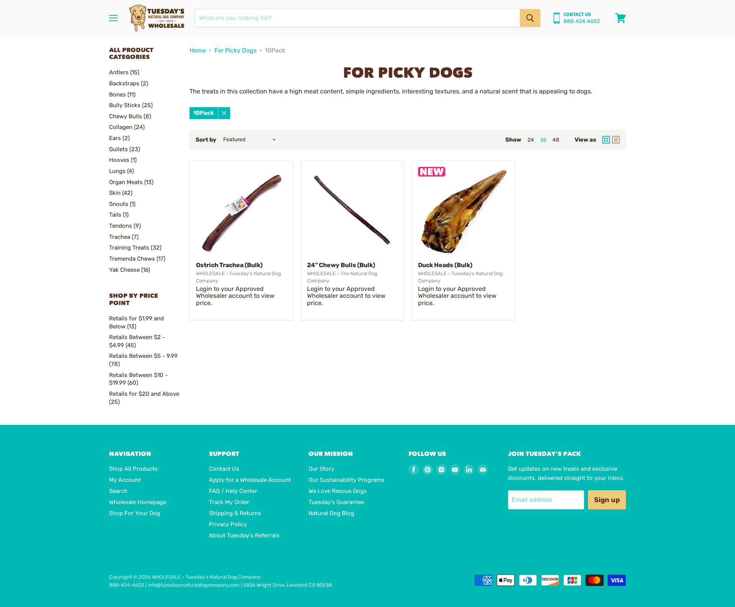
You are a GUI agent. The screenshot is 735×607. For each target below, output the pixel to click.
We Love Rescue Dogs (338, 491)
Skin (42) (120, 192)
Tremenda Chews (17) (137, 258)
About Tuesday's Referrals (244, 535)
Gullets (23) (124, 149)
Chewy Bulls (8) (130, 116)
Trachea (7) (124, 236)
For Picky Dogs (235, 50)
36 (543, 140)
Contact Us (224, 468)
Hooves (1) (123, 160)
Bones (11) (122, 94)
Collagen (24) (127, 127)
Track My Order (229, 502)
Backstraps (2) (128, 83)
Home (197, 50)
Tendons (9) (125, 225)
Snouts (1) (122, 204)
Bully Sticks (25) (131, 105)
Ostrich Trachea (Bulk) (229, 265)
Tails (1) (119, 214)
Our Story (321, 468)
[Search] (530, 18)
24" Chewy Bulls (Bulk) (341, 265)
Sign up (607, 500)
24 (531, 140)
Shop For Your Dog (134, 513)
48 (555, 140)
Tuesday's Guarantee (336, 502)
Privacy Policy (228, 524)
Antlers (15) (124, 72)
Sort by (206, 140)
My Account (125, 479)
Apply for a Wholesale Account (250, 479)
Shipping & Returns (235, 513)
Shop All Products (133, 468)
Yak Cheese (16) (129, 269)
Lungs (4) (121, 171)
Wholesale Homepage (137, 502)
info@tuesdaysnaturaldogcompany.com (194, 585)
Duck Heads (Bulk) (445, 265)
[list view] (616, 140)
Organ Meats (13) (131, 182)
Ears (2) (119, 138)
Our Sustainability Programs (346, 479)
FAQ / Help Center (233, 491)
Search (118, 491)
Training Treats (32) (135, 247)
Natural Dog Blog (331, 513)
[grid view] (606, 140)
